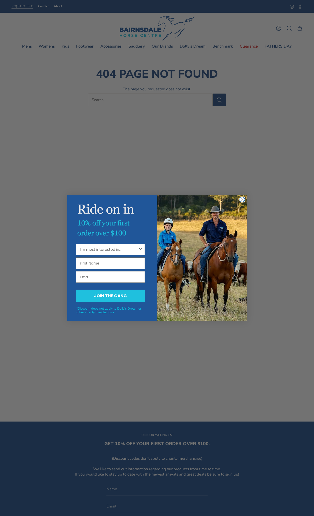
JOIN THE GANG (110, 296)
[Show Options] (140, 249)
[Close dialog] (242, 199)
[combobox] (109, 249)
